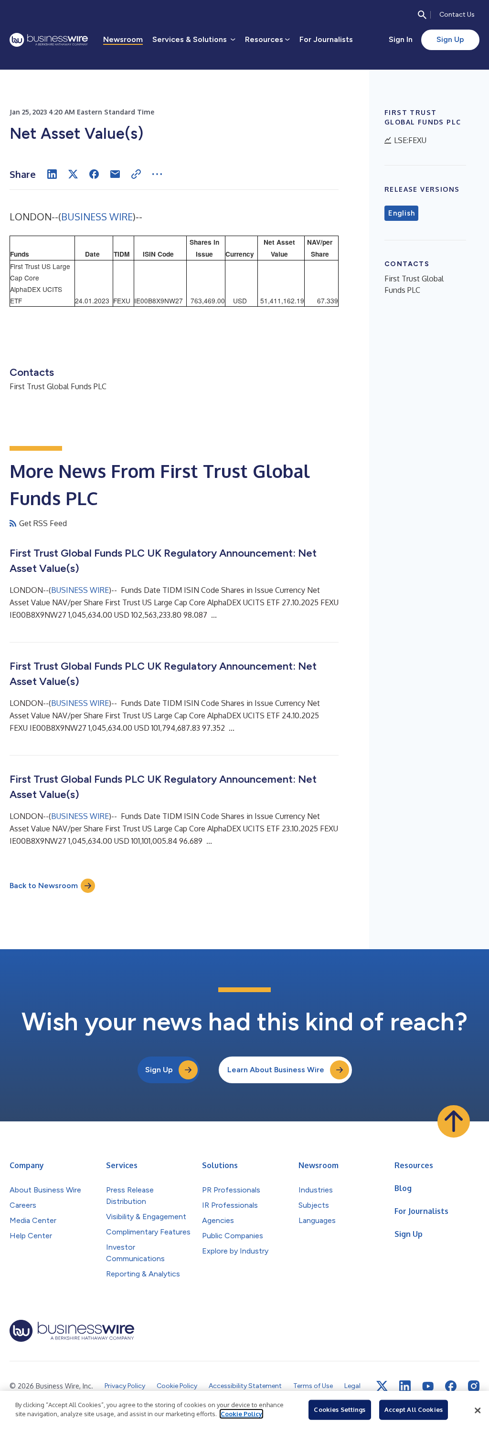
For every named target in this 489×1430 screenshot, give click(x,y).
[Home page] (49, 40)
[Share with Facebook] (94, 174)
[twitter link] (382, 1386)
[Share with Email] (115, 174)
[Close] (477, 1410)
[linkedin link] (405, 1386)
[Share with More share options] (157, 174)
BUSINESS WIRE (97, 216)
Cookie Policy (241, 1414)
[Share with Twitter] (73, 174)
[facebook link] (451, 1386)
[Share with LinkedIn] (52, 174)
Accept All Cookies (413, 1409)
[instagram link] (473, 1386)
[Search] (422, 14)
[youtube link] (428, 1386)
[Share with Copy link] (136, 174)
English (401, 213)
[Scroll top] (453, 1121)
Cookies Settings (339, 1409)
